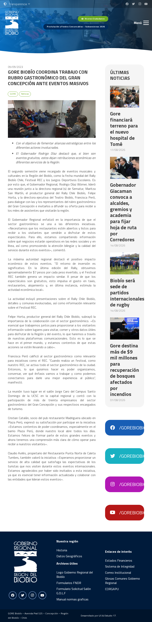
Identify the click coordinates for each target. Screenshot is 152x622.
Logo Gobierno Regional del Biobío (74, 574)
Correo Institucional (118, 572)
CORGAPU (112, 589)
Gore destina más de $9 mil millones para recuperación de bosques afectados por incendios (124, 370)
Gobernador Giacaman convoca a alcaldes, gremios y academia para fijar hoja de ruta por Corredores (123, 212)
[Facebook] (127, 4)
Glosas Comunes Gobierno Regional (122, 580)
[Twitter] (133, 4)
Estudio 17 (110, 615)
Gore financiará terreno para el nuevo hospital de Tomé (124, 129)
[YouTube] (146, 4)
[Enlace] (11, 23)
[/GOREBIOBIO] (114, 427)
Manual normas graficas (72, 599)
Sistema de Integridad (119, 566)
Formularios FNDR (68, 582)
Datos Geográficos (69, 556)
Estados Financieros (118, 560)
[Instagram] (139, 4)
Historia (61, 550)
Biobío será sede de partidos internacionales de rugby (127, 293)
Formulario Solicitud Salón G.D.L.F (73, 590)
